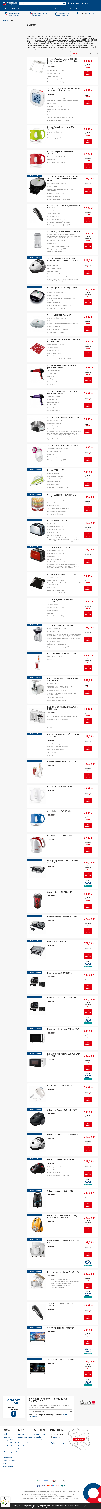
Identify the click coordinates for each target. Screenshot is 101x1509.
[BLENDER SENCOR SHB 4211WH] (37, 663)
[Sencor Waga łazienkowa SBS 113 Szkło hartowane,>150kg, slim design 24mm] (37, 69)
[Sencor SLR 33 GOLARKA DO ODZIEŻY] (37, 455)
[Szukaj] (64, 3)
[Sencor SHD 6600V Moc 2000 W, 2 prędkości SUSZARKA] (37, 401)
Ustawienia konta (39, 1440)
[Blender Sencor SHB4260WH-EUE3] (37, 771)
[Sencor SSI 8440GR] (37, 480)
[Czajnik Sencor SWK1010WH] (37, 796)
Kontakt (5, 1434)
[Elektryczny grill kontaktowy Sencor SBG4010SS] (37, 870)
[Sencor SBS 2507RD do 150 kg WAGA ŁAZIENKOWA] (37, 349)
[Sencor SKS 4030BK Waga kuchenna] (37, 427)
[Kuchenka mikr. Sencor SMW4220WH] (37, 1039)
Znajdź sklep (78, 1439)
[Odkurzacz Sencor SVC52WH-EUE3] (37, 1144)
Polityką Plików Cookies (58, 1505)
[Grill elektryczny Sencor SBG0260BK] (37, 926)
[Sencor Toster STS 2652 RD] (37, 557)
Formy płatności (23, 1446)
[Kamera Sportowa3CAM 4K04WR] (37, 1007)
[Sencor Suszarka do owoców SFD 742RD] (37, 504)
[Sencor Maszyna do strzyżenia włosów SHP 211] (37, 215)
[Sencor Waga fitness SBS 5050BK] (37, 584)
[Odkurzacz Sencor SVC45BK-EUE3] (37, 1120)
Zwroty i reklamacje (8, 1466)
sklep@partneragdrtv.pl (57, 1443)
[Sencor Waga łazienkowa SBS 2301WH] (37, 609)
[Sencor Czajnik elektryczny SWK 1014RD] (37, 161)
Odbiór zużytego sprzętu (10, 1452)
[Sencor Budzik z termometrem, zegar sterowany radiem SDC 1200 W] (37, 98)
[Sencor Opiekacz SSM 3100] (37, 324)
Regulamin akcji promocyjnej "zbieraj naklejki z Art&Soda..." (9, 1440)
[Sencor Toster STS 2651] (37, 530)
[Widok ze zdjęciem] (95, 53)
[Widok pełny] (97, 53)
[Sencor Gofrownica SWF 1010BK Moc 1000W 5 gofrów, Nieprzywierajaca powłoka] (37, 186)
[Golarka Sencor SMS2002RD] (37, 902)
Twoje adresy (38, 1437)
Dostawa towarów (24, 1449)
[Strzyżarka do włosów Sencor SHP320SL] (37, 1313)
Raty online (21, 1434)
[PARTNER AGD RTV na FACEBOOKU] (13, 1414)
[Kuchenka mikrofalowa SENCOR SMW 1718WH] (37, 1063)
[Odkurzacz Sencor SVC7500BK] (37, 1200)
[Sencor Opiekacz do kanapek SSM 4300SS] (37, 297)
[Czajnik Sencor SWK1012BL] (37, 821)
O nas (4, 1455)
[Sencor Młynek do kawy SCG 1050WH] (37, 241)
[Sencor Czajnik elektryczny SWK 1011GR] (37, 137)
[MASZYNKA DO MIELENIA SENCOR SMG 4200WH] (37, 688)
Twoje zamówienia (39, 1434)
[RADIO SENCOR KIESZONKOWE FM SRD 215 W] (37, 717)
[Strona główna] (10, 3)
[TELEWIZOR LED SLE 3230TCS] (37, 1338)
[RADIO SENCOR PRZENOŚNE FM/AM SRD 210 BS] (37, 744)
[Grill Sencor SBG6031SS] (37, 951)
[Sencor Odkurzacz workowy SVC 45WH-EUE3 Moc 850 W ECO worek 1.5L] (37, 268)
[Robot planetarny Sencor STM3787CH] (37, 1281)
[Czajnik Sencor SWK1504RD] (37, 845)
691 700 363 (90, 13)
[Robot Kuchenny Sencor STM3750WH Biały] (37, 1250)
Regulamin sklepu (8, 1457)
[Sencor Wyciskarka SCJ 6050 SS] (37, 635)
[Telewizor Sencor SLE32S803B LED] (37, 1369)
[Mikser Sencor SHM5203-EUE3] (37, 1095)
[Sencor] (51, 67)
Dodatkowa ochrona (24, 1443)
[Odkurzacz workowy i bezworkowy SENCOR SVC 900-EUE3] (37, 1225)
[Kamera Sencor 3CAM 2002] (37, 982)
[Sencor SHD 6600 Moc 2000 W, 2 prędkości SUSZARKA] (37, 375)
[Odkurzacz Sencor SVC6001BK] (37, 1169)
